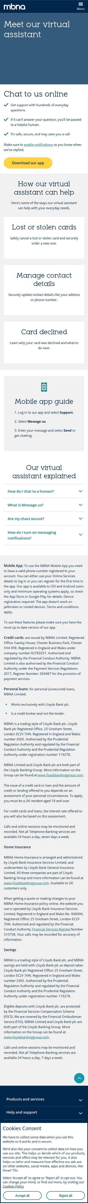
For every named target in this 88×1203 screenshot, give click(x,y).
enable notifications (38, 144)
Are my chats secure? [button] (25, 520)
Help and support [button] (32, 1113)
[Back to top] (79, 1078)
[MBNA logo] (24, 7)
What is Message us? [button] (25, 507)
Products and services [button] (35, 1100)
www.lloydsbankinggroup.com (60, 775)
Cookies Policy (13, 1186)
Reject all (65, 1195)
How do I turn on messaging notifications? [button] (31, 537)
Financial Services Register (51, 929)
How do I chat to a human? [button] (30, 493)
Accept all (22, 1195)
